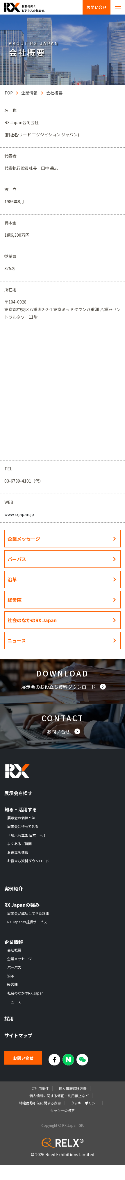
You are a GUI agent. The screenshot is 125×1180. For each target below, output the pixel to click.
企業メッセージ (19, 958)
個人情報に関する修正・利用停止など (59, 1095)
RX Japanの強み (22, 905)
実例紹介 (13, 889)
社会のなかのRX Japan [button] (32, 620)
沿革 (10, 976)
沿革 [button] (12, 579)
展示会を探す (18, 793)
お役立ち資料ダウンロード (28, 860)
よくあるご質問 (19, 843)
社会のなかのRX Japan (25, 993)
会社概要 (54, 93)
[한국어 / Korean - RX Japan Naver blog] (68, 1059)
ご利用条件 (40, 1088)
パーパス (14, 967)
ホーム (8, 92)
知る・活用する (20, 809)
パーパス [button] (17, 559)
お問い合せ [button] (59, 731)
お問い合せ (96, 7)
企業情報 (29, 93)
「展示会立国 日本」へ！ (27, 835)
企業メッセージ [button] (24, 538)
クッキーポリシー (85, 1102)
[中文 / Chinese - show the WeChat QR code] (82, 1059)
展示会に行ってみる (22, 826)
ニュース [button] (17, 640)
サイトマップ (18, 1035)
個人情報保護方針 (73, 1088)
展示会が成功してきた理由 (28, 913)
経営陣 (12, 984)
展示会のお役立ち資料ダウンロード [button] (59, 686)
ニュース (14, 1001)
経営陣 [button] (15, 599)
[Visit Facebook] (54, 1059)
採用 (9, 1018)
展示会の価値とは (21, 817)
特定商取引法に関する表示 (40, 1102)
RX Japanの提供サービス (27, 922)
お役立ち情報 (17, 852)
